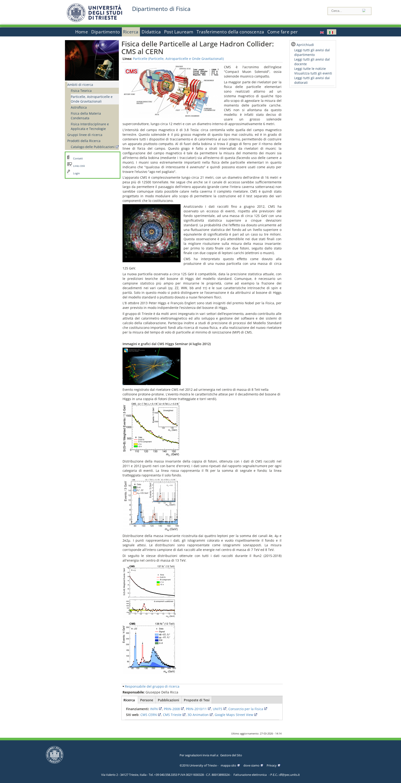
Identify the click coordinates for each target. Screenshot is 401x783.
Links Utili (79, 166)
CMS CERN (148, 714)
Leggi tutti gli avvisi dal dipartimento (312, 52)
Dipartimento (105, 32)
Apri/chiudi (305, 44)
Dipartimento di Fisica (161, 9)
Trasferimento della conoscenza (230, 32)
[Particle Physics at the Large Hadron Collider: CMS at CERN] (322, 32)
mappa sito (228, 765)
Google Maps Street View (234, 714)
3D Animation (198, 714)
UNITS (217, 709)
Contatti (78, 158)
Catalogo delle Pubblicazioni (93, 147)
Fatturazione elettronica (250, 775)
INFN (154, 709)
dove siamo (251, 765)
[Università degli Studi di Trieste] (94, 21)
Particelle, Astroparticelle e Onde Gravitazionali (92, 99)
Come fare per (282, 32)
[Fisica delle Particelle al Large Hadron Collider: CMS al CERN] (331, 32)
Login (76, 173)
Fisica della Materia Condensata (86, 115)
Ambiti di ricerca (80, 84)
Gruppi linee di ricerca (84, 135)
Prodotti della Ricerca (83, 141)
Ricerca (130, 32)
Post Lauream (178, 32)
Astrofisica (79, 107)
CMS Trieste (172, 714)
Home (81, 32)
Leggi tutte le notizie (310, 68)
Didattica (151, 32)
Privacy (272, 765)
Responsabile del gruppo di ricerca (152, 686)
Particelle (140, 58)
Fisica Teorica (81, 90)
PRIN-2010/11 (196, 709)
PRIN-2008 (172, 709)
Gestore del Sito (231, 755)
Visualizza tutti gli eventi (313, 73)
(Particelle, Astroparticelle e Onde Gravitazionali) (186, 58)
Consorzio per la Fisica (245, 709)
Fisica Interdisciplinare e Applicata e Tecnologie (90, 126)
